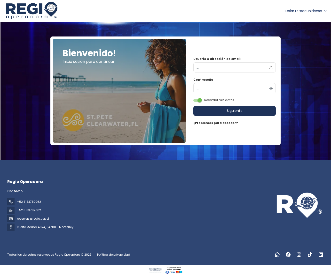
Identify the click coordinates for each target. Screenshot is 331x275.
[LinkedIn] (321, 254)
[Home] (277, 254)
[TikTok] (310, 254)
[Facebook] (288, 254)
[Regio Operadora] (299, 205)
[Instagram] (299, 254)
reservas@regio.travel (33, 219)
